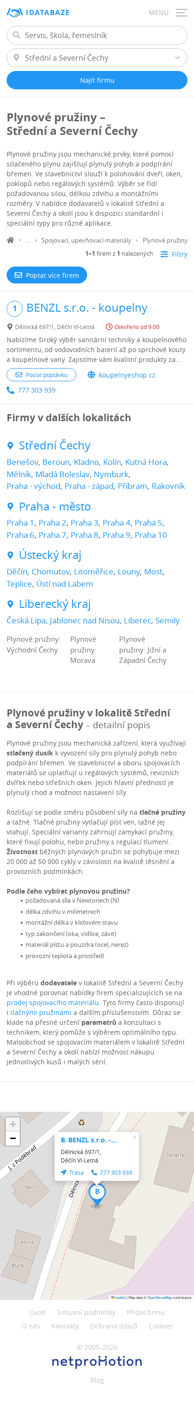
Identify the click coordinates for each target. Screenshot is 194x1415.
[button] (97, 1194)
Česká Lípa (26, 620)
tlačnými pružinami (41, 1012)
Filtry (179, 254)
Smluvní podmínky (86, 1312)
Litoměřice (93, 571)
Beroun (56, 461)
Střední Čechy (54, 445)
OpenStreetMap (159, 1297)
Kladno (86, 461)
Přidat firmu (146, 1312)
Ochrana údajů (113, 1325)
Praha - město (55, 506)
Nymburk (111, 474)
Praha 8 (84, 534)
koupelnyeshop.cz (127, 374)
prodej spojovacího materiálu (53, 1002)
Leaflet (120, 1297)
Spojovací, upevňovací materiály (86, 240)
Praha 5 (148, 522)
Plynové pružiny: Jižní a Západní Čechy (143, 649)
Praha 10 (151, 534)
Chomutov (51, 571)
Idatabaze (48, 12)
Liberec (137, 620)
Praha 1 (20, 522)
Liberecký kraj (55, 604)
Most (153, 571)
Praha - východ (33, 485)
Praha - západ (89, 485)
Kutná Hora (146, 461)
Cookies (161, 1325)
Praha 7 (52, 534)
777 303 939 (37, 389)
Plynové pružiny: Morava (83, 649)
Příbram (132, 485)
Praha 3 (84, 522)
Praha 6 (20, 534)
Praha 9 (116, 534)
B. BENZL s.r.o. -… (89, 1139)
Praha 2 (52, 522)
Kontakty (65, 1325)
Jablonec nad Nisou (85, 620)
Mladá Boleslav (62, 474)
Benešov (22, 461)
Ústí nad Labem (64, 583)
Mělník (19, 474)
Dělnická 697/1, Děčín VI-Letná (55, 326)
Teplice (19, 583)
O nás (31, 1325)
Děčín (17, 571)
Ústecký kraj (50, 555)
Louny (129, 571)
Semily (167, 620)
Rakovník (168, 485)
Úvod (38, 1312)
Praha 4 (116, 522)
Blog (97, 1380)
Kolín (112, 461)
